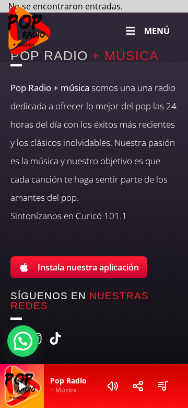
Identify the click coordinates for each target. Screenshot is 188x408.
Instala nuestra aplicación (88, 267)
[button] (23, 341)
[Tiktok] (55, 338)
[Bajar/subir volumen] (112, 386)
